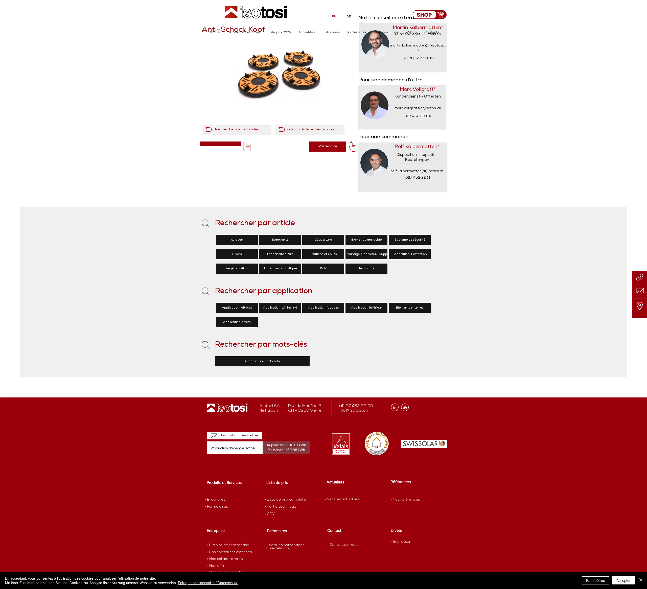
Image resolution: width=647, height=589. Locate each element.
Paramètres (595, 580)
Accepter (623, 580)
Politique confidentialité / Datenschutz (208, 582)
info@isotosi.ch (353, 411)
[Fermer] (641, 580)
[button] (244, 32)
